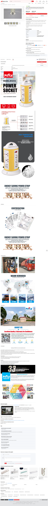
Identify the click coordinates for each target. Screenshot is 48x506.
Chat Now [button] (42, 15)
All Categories (3, 3)
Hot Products (11, 501)
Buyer (32, 3)
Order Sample (36, 17)
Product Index (35, 501)
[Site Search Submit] (33, 1)
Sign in (46, 1)
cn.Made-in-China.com (30, 502)
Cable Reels (25, 484)
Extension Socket (13, 4)
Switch (7, 420)
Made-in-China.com (21, 502)
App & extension (39, 3)
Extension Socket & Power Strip (4, 484)
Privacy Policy (34, 503)
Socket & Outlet (9, 4)
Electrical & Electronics (5, 4)
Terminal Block (19, 420)
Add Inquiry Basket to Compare (12, 25)
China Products (14, 501)
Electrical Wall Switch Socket (4, 496)
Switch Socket (2, 485)
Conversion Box (22, 420)
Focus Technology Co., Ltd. (19, 503)
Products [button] (11, 1)
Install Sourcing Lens (17, 499)
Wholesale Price (27, 501)
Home (1, 4)
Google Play (6, 499)
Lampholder (13, 485)
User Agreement (27, 503)
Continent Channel (31, 501)
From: (3, 454)
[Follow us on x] (43, 499)
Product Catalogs (10, 483)
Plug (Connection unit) (14, 484)
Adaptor (36, 484)
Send (5, 463)
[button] (30, 1)
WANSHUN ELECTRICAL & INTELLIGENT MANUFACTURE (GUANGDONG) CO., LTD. (35, 8)
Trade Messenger (11, 499)
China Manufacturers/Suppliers (19, 501)
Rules (46, 3)
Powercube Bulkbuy (15, 496)
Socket (5, 420)
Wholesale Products (24, 501)
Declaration (31, 503)
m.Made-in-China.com (25, 502)
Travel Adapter (9, 420)
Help (35, 3)
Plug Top (16, 420)
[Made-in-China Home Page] (4, 1)
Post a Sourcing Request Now (18, 463)
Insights (37, 501)
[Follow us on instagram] (44, 499)
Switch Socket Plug (10, 496)
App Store (2, 499)
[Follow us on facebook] (42, 499)
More (1, 497)
